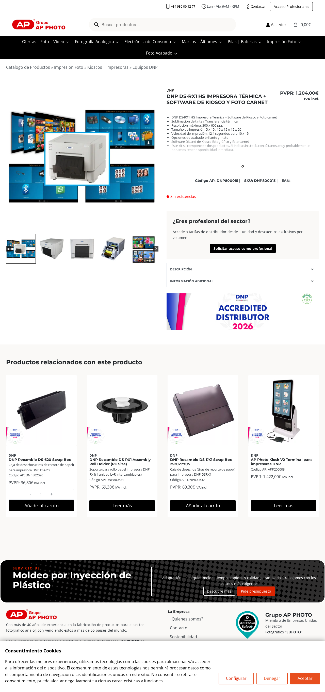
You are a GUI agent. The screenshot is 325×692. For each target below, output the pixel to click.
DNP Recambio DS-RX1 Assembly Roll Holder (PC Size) (120, 461)
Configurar (236, 678)
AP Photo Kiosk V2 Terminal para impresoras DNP (281, 461)
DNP (170, 90)
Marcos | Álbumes (199, 41)
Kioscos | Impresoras (107, 67)
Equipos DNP (145, 67)
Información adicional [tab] (191, 281)
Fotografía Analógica (94, 41)
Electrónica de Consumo (147, 41)
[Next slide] (155, 248)
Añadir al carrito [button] (41, 506)
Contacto (178, 628)
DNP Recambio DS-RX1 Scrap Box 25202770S (201, 461)
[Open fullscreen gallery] (153, 228)
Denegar (272, 678)
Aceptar (305, 678)
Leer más (122, 506)
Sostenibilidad (183, 636)
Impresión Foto (281, 41)
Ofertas (29, 41)
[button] (21, 249)
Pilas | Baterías (242, 41)
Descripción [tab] (181, 269)
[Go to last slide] (8, 248)
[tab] (72, 227)
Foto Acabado (159, 53)
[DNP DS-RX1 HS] (82, 156)
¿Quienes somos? (186, 619)
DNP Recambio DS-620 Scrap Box (40, 459)
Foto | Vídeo (52, 41)
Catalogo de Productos (28, 67)
